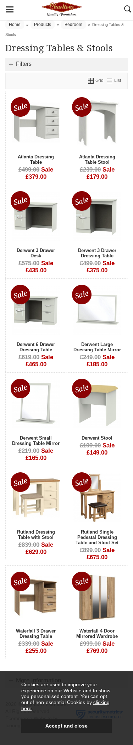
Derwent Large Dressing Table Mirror (97, 347)
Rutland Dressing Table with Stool (36, 534)
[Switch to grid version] (91, 80)
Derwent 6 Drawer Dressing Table (36, 347)
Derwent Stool (97, 438)
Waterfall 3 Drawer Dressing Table (36, 633)
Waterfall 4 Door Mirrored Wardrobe (97, 633)
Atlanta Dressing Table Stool (97, 159)
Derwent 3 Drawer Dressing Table (97, 253)
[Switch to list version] (110, 80)
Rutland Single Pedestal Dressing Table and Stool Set (97, 537)
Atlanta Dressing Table (36, 159)
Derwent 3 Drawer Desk (36, 253)
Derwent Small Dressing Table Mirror (36, 440)
